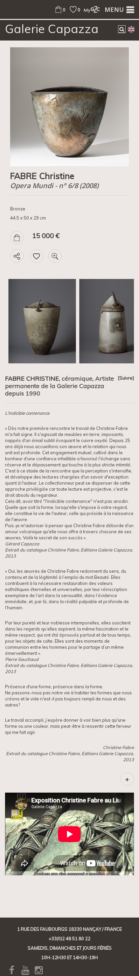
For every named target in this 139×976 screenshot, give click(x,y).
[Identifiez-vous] (90, 9)
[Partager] (17, 256)
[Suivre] (126, 378)
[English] (131, 29)
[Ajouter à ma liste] (36, 256)
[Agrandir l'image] (55, 256)
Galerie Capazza (52, 29)
